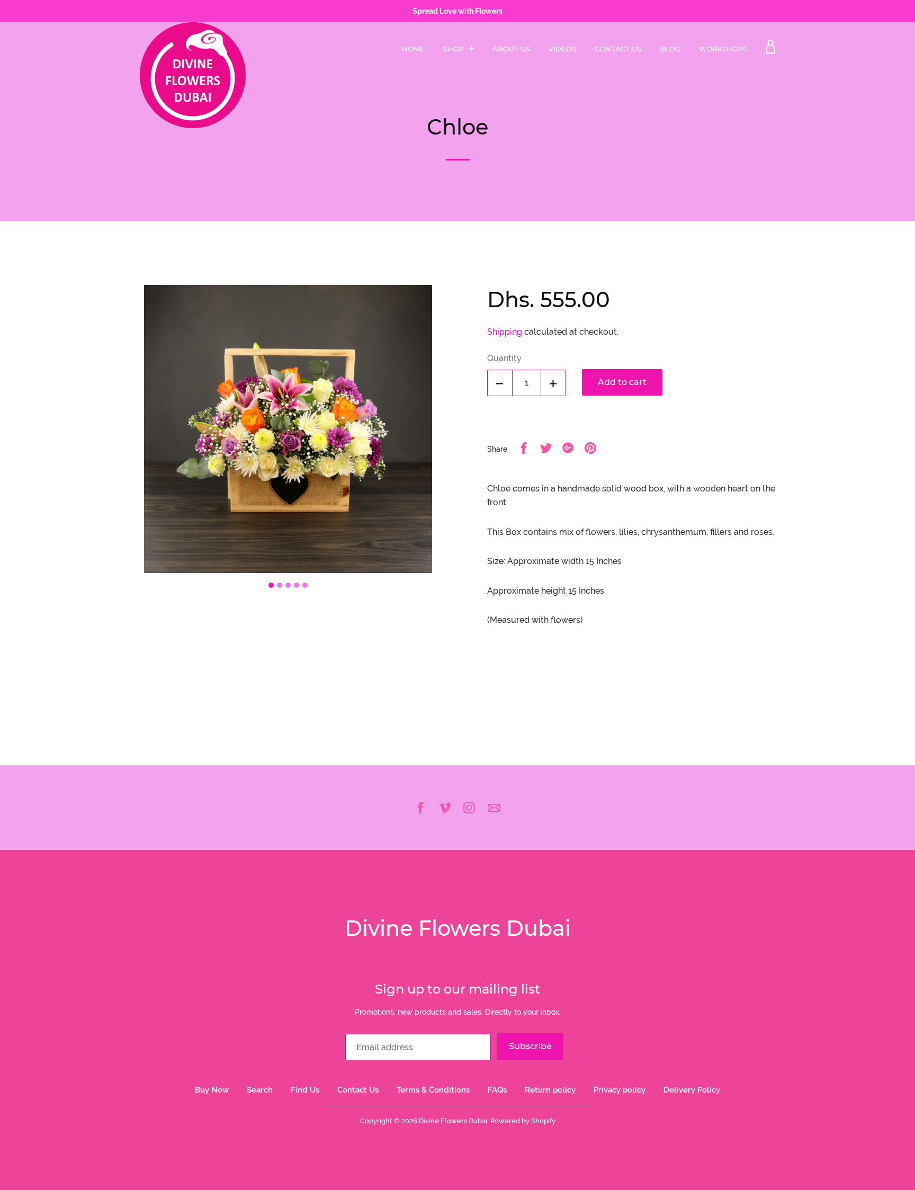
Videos (562, 48)
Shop (454, 48)
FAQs (497, 1090)
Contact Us (618, 48)
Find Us (305, 1090)
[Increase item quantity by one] (553, 383)
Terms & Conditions (433, 1090)
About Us (511, 48)
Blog (670, 48)
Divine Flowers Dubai (458, 928)
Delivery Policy (691, 1090)
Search (260, 1090)
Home (413, 48)
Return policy (550, 1090)
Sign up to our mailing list (457, 989)
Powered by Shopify (522, 1121)
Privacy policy (619, 1090)
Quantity (504, 358)
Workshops (723, 48)
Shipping (504, 332)
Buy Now (212, 1090)
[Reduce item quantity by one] (500, 383)
